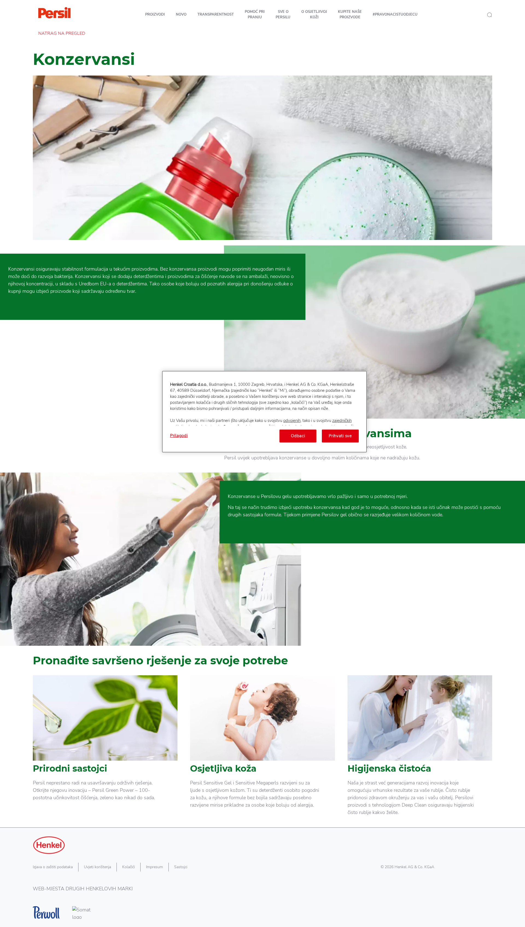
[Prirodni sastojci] (105, 751)
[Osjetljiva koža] (262, 751)
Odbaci (298, 436)
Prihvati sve (340, 436)
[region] (264, 411)
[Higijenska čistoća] (420, 751)
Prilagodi (179, 435)
